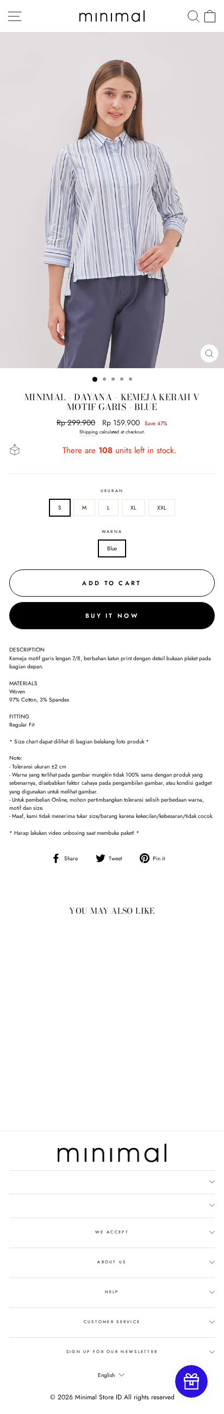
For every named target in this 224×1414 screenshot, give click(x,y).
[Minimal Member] (191, 1381)
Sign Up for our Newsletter (112, 1352)
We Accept (112, 1232)
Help (112, 1292)
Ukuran (112, 491)
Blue (112, 548)
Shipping (88, 432)
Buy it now (112, 615)
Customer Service (112, 1322)
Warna (112, 532)
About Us (111, 1262)
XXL (161, 508)
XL (133, 508)
